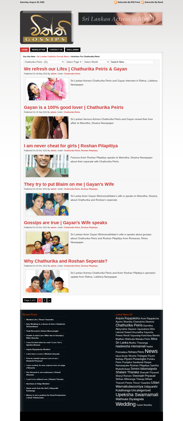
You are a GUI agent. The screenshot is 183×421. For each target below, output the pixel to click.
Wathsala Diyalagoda (130, 399)
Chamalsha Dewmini (143, 322)
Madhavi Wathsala (125, 339)
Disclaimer (73, 50)
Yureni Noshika (144, 405)
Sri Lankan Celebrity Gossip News (53, 56)
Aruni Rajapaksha (150, 318)
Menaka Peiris (142, 339)
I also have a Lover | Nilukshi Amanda (43, 354)
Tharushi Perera (124, 383)
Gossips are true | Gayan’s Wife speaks (65, 222)
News (151, 351)
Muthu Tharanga (138, 342)
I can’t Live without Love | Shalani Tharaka (44, 379)
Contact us (56, 50)
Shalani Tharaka (127, 372)
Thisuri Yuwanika (141, 383)
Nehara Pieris (136, 351)
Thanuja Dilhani (144, 379)
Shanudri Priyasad (149, 372)
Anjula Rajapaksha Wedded (38, 349)
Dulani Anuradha (133, 332)
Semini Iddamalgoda (144, 368)
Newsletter (38, 50)
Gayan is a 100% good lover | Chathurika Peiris (73, 107)
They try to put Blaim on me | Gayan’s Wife (69, 184)
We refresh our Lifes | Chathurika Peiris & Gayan (75, 68)
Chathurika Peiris (72, 74)
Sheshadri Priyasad (143, 375)
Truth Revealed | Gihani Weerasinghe (42, 331)
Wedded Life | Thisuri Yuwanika (40, 320)
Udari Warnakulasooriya (137, 384)
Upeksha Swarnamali (137, 394)
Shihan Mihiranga (125, 379)
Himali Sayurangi (132, 335)
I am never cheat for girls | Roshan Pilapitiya (71, 145)
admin (54, 74)
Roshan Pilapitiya (89, 150)
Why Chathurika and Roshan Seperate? (65, 261)
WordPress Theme (41, 414)
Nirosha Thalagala (137, 356)
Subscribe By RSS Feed (129, 2)
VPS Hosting (53, 417)
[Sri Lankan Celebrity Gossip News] (47, 43)
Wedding (126, 404)
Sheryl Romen (124, 375)
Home (25, 50)
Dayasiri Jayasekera (138, 329)
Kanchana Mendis (150, 335)
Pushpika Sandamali (133, 362)
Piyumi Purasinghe (135, 358)
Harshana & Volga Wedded (37, 384)
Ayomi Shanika (124, 321)
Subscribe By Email (154, 2)
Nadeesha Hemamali (131, 346)
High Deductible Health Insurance (38, 417)
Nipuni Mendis (122, 356)
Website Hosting (63, 417)
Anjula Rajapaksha (128, 318)
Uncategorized (140, 390)
